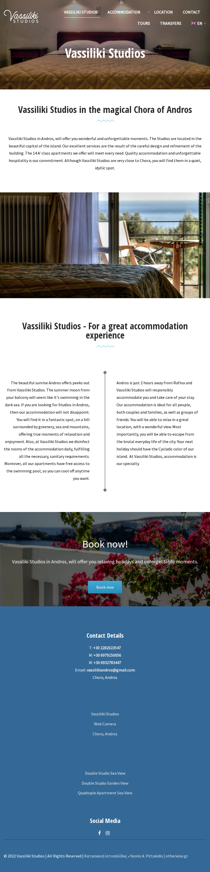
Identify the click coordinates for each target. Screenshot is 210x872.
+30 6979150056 (107, 655)
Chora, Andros (105, 733)
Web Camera (105, 723)
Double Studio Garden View (105, 783)
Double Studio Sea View (105, 773)
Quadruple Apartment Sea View (105, 792)
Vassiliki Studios (105, 713)
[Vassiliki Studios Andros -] (21, 17)
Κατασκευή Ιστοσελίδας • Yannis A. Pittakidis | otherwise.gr (136, 855)
